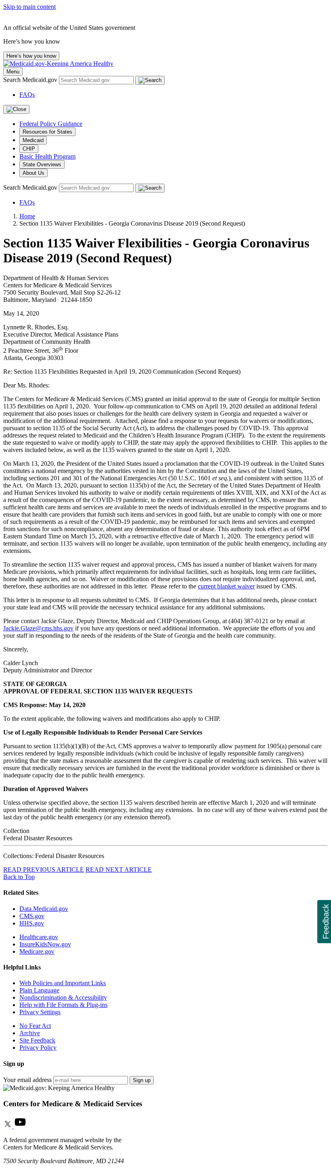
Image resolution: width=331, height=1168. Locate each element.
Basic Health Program (47, 156)
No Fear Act (35, 1025)
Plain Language (39, 990)
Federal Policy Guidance (50, 123)
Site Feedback (37, 1040)
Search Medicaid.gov (31, 79)
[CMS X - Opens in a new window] (8, 1126)
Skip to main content (29, 6)
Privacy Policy (38, 1047)
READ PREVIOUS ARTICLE (43, 869)
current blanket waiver (226, 586)
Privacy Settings (40, 1012)
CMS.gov (31, 916)
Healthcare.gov (38, 937)
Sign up (142, 1080)
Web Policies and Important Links (62, 983)
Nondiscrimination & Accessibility (63, 997)
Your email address (27, 1079)
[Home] (58, 63)
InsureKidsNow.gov (45, 944)
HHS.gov (31, 923)
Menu (12, 72)
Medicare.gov (36, 951)
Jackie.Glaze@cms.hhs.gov (38, 628)
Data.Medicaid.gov (43, 908)
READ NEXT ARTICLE (119, 869)
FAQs (27, 94)
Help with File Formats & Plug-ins (63, 1004)
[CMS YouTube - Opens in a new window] (20, 1126)
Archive (29, 1033)
